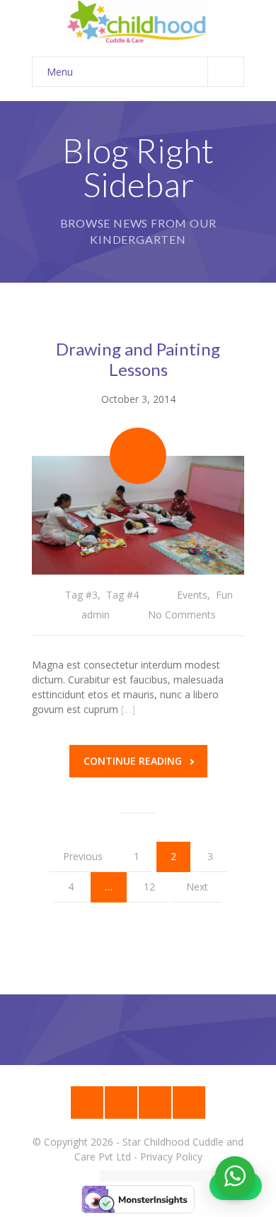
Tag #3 (81, 594)
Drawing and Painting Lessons (138, 359)
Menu (60, 71)
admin (95, 614)
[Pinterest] (189, 1102)
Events (192, 594)
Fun (224, 594)
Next (197, 886)
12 (149, 886)
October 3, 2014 (138, 399)
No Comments (182, 614)
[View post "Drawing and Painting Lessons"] (138, 515)
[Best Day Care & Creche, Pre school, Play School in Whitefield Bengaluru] (138, 21)
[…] (128, 709)
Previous (83, 856)
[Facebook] (121, 1102)
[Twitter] (155, 1102)
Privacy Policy (171, 1156)
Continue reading (133, 761)
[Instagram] (87, 1102)
